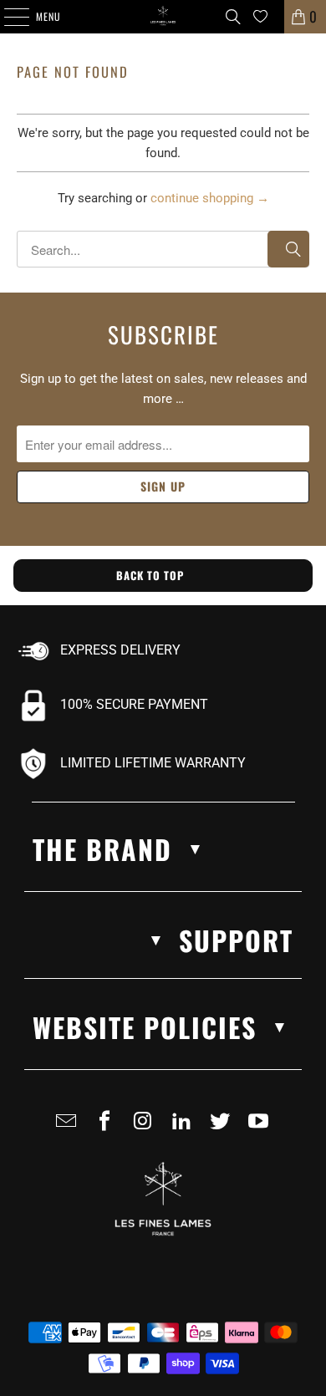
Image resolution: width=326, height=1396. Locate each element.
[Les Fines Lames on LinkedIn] (184, 1127)
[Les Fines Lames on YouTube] (261, 1127)
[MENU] (7, 16)
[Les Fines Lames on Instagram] (146, 1127)
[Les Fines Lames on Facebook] (108, 1127)
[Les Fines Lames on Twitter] (223, 1127)
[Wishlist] (260, 16)
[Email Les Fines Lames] (69, 1127)
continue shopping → (209, 198)
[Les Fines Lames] (163, 16)
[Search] (233, 16)
